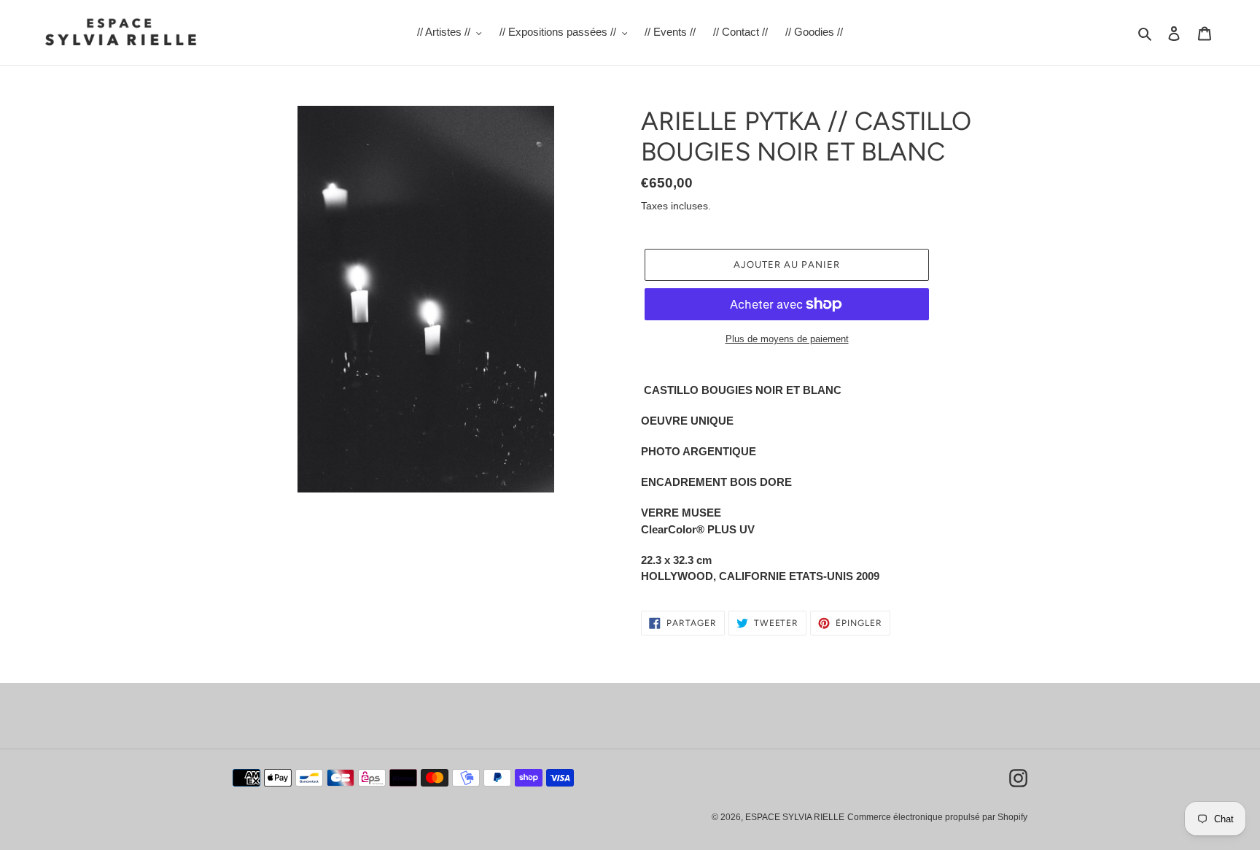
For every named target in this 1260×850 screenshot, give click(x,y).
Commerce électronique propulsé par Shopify (937, 817)
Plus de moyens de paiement (787, 338)
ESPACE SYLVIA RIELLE (794, 817)
